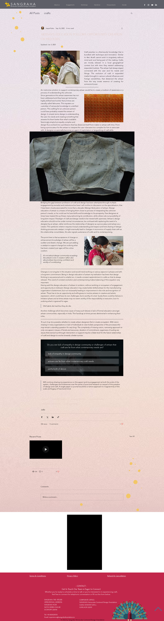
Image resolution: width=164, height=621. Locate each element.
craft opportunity (71, 404)
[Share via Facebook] (42, 417)
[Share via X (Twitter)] (47, 417)
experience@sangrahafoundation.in (62, 617)
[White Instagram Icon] (148, 5)
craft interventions (59, 399)
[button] (70, 4)
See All (132, 436)
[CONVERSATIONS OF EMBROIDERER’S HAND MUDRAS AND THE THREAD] (46, 449)
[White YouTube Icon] (152, 5)
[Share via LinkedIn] (53, 417)
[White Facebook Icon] (145, 5)
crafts (43, 409)
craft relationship (96, 399)
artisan (45, 399)
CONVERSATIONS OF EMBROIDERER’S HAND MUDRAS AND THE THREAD (45, 463)
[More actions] (122, 28)
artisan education (78, 399)
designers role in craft (51, 404)
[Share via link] (58, 417)
